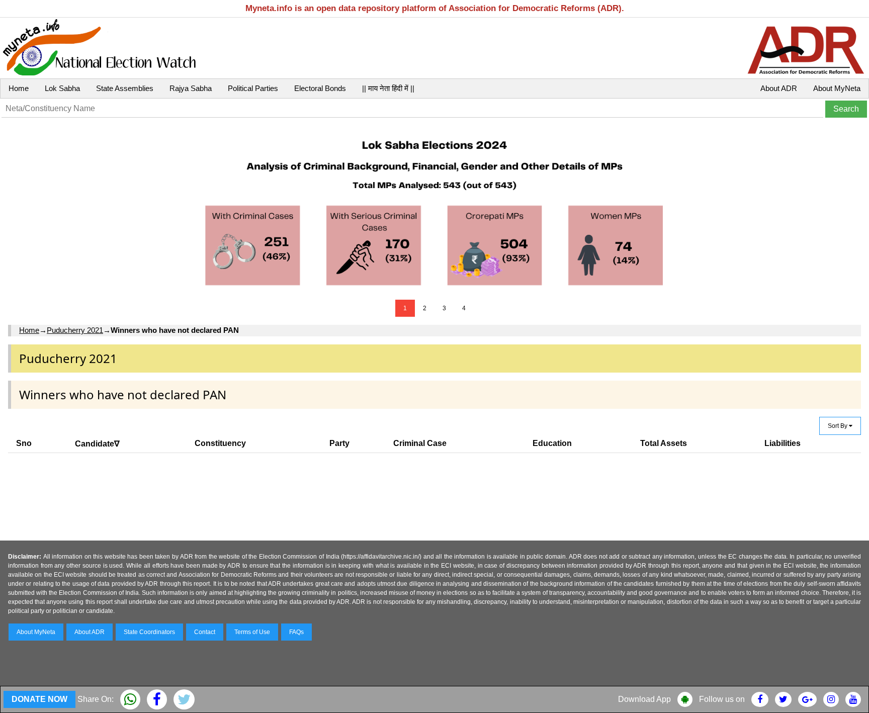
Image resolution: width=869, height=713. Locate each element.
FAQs (296, 632)
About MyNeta (836, 88)
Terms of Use (252, 632)
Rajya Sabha (190, 88)
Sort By (838, 425)
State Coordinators (149, 632)
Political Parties (253, 88)
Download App (644, 699)
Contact (204, 632)
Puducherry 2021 (75, 330)
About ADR (778, 88)
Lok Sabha (62, 88)
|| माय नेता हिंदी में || (388, 88)
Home (19, 88)
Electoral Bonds (320, 88)
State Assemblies (124, 88)
